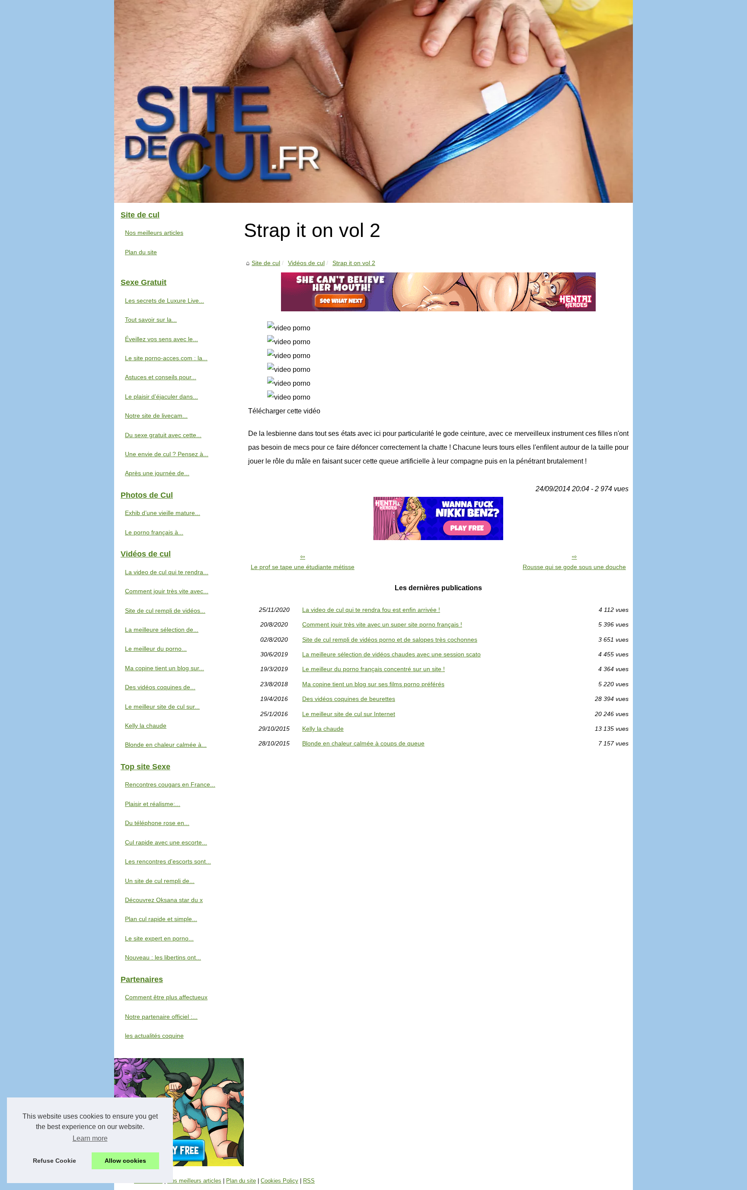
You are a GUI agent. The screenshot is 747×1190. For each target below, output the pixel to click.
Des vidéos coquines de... (160, 687)
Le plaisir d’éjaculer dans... (161, 396)
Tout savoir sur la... (151, 319)
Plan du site (141, 252)
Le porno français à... (154, 532)
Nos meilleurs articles (154, 232)
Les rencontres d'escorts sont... (168, 861)
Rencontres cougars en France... (170, 784)
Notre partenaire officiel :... (161, 1016)
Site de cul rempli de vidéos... (165, 610)
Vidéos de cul (306, 262)
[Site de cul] (373, 101)
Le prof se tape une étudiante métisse (302, 566)
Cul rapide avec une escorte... (166, 842)
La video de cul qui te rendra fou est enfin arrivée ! (371, 610)
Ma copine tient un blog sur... (164, 668)
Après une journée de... (157, 473)
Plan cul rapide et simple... (161, 918)
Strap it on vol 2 (353, 262)
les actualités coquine (154, 1035)
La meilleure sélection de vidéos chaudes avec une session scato (391, 654)
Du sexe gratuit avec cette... (163, 435)
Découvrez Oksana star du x (164, 899)
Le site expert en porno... (159, 938)
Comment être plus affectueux (166, 997)
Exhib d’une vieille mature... (162, 512)
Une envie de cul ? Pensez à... (166, 454)
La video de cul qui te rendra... (166, 572)
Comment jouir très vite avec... (166, 591)
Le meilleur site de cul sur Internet (348, 714)
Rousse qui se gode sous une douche (574, 566)
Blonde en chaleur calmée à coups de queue (363, 743)
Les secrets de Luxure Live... (164, 300)
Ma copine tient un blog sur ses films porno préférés (373, 684)
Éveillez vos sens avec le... (161, 339)
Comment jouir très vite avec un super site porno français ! (382, 624)
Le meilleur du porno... (156, 648)
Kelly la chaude (323, 729)
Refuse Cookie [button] (54, 1160)
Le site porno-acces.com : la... (166, 358)
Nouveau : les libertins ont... (163, 957)
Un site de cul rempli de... (160, 880)
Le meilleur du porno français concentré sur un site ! (373, 669)
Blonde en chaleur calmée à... (166, 744)
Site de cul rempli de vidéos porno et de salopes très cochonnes (389, 640)
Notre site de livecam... (156, 415)
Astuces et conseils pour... (160, 377)
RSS (309, 1180)
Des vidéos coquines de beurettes (348, 699)
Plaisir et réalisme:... (152, 803)
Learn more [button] (90, 1138)
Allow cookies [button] (125, 1160)
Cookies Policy (279, 1180)
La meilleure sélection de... (161, 629)
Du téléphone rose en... (157, 822)
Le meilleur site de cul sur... (162, 706)
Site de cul (266, 262)
